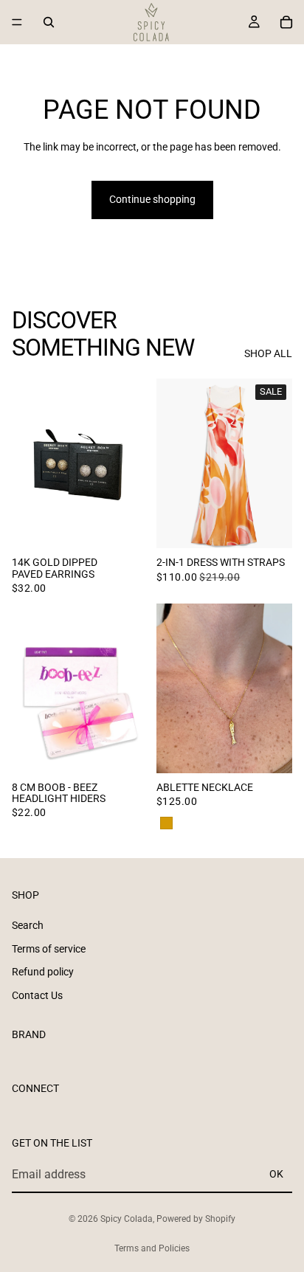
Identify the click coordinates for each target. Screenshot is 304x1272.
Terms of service (49, 949)
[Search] (48, 22)
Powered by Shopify (195, 1219)
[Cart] (286, 22)
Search (28, 925)
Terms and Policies (152, 1248)
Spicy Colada (126, 1219)
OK (276, 1174)
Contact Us (37, 995)
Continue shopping (152, 199)
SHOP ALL (268, 353)
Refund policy (43, 972)
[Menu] (17, 22)
